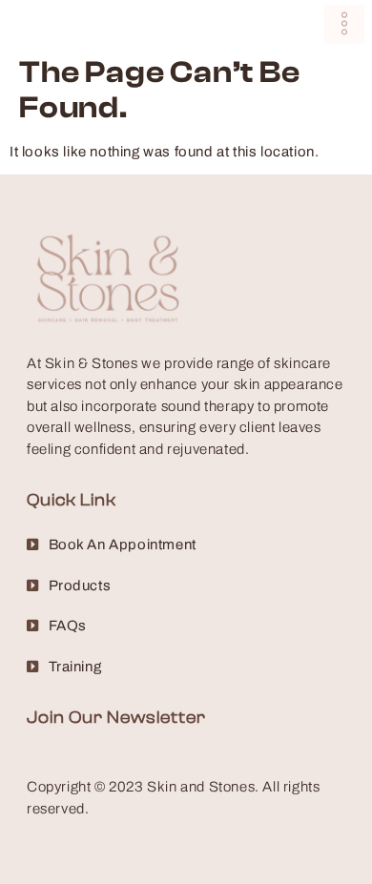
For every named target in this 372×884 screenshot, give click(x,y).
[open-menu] (344, 24)
